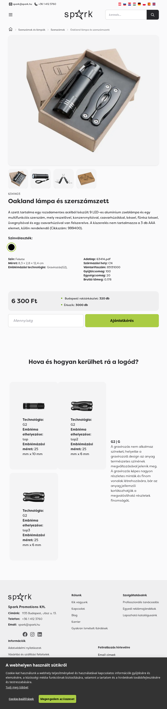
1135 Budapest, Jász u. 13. (39, 613)
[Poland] (144, 4)
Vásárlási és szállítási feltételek (28, 654)
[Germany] (139, 4)
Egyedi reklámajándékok (139, 608)
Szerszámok (58, 29)
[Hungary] (134, 4)
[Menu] (10, 14)
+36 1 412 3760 (47, 4)
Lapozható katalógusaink (140, 615)
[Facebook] (25, 634)
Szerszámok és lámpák (31, 29)
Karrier (75, 622)
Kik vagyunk (79, 602)
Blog (74, 615)
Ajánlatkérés (122, 320)
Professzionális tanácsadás (141, 602)
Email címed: (107, 655)
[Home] (10, 30)
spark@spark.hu (29, 624)
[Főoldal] (32, 597)
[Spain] (149, 4)
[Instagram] (32, 634)
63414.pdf (97, 259)
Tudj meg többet (17, 687)
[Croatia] (129, 4)
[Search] (153, 15)
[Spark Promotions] (79, 15)
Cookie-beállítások (21, 699)
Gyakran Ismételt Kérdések (89, 628)
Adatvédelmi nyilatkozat (24, 648)
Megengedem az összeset (57, 699)
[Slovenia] (124, 4)
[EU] (155, 4)
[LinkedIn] (40, 634)
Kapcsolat (78, 608)
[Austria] (119, 4)
